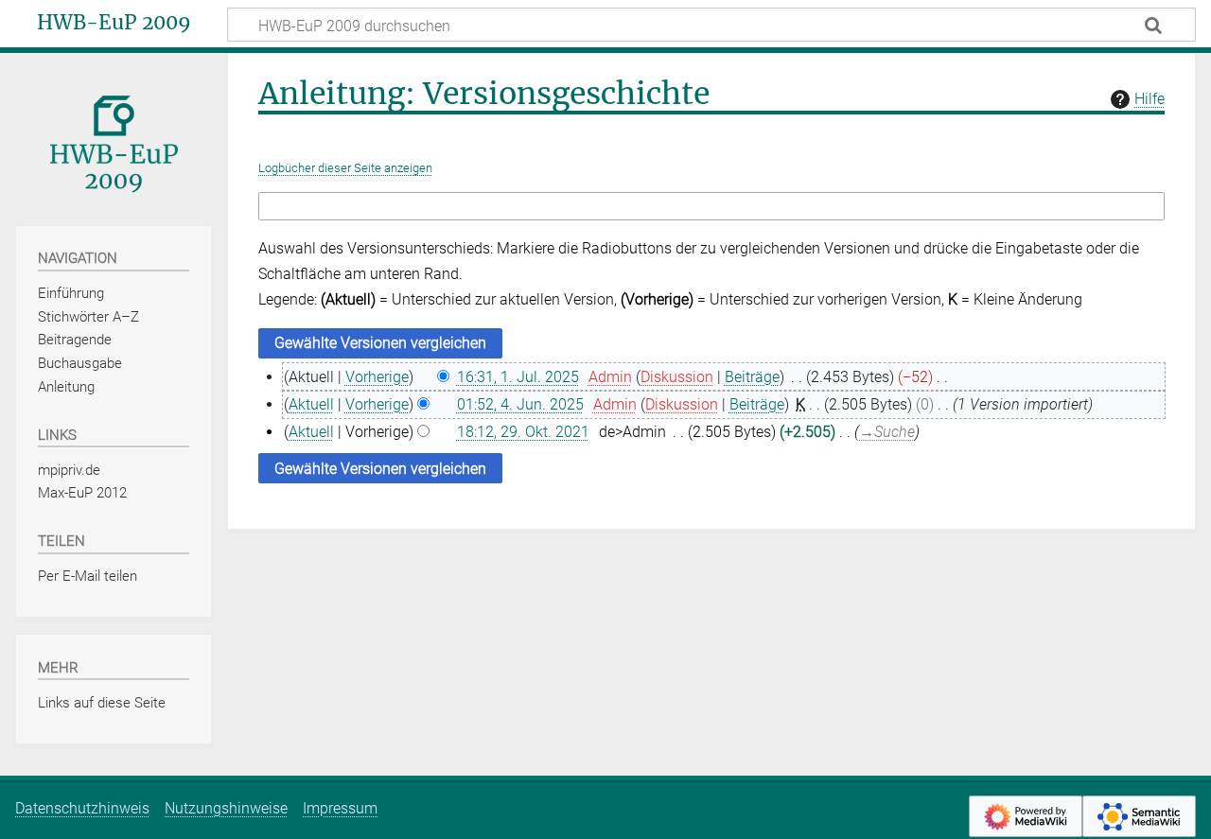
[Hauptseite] (113, 137)
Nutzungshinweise (226, 808)
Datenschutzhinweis (82, 808)
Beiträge (752, 377)
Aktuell (311, 404)
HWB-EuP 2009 (114, 22)
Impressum (340, 808)
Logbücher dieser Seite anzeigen (345, 168)
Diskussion (677, 377)
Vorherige (377, 377)
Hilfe (1149, 99)
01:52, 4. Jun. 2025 (520, 404)
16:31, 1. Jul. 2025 (518, 377)
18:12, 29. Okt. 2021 (523, 432)
